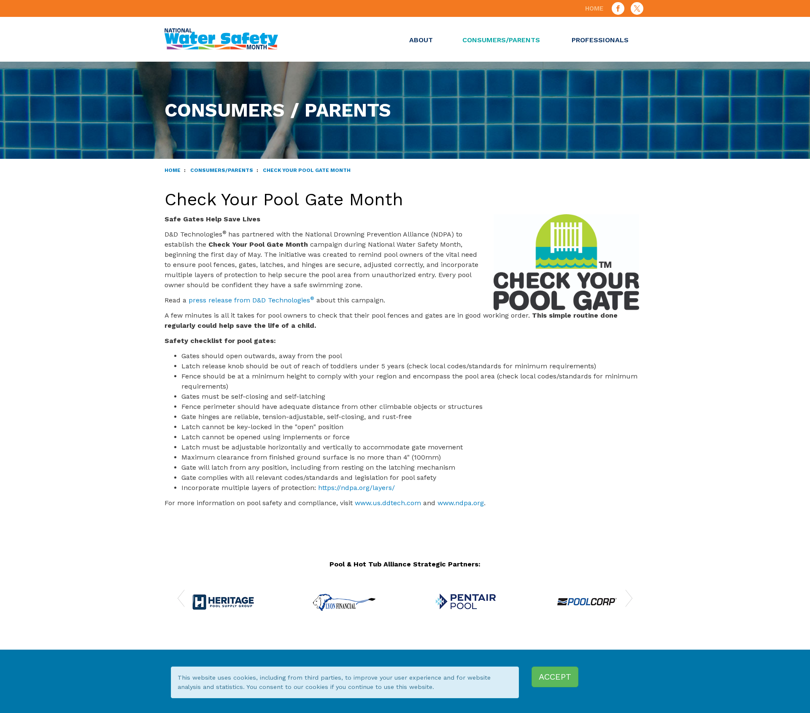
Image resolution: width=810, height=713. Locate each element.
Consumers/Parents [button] (501, 40)
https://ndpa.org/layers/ (356, 488)
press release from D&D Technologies (251, 300)
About (421, 40)
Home (594, 8)
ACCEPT (555, 677)
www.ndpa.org (460, 503)
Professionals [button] (600, 40)
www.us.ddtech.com (388, 503)
